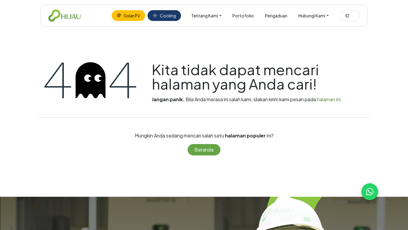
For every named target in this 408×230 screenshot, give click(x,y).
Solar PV (132, 15)
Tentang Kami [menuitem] (204, 15)
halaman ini (328, 99)
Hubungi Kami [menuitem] (311, 15)
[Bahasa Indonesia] (349, 15)
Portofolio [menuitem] (243, 15)
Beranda (204, 149)
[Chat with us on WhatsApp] (369, 191)
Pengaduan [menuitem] (276, 15)
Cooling (168, 15)
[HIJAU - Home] (64, 16)
